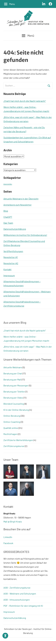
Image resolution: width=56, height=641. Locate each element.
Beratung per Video (13, 397)
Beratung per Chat (12, 373)
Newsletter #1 (10, 257)
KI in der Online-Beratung (16, 409)
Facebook (8, 543)
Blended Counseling (13, 403)
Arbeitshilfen (7, 184)
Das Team (8, 222)
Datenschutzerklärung (14, 229)
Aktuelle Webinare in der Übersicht (20, 198)
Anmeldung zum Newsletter (17, 204)
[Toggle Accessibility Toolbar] (5, 635)
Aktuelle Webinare (12, 367)
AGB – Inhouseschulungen (16, 599)
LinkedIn (7, 537)
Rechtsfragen (10, 434)
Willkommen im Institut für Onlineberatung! (25, 235)
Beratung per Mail (12, 379)
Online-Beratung (11, 415)
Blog (5, 210)
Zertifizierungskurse (13, 446)
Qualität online (10, 428)
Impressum (9, 275)
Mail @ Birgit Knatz (12, 521)
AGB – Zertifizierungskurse (16, 587)
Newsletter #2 (10, 263)
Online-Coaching (11, 421)
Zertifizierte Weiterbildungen (18, 440)
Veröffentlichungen (13, 251)
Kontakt (7, 269)
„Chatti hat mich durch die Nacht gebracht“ (24, 101)
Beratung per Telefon (14, 391)
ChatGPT (7, 217)
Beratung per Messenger (15, 385)
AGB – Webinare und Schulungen (19, 593)
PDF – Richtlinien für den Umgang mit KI (23, 605)
